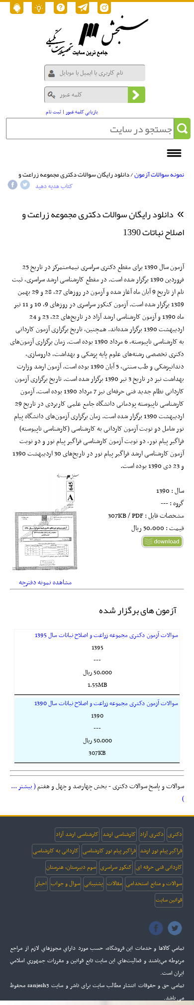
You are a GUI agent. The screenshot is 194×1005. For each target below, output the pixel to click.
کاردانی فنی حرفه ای (159, 867)
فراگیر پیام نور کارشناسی (109, 851)
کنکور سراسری (116, 867)
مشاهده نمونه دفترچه (45, 582)
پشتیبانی (93, 884)
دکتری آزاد (152, 834)
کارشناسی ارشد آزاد (77, 834)
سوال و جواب (65, 884)
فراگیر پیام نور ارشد (161, 851)
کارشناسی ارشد (119, 834)
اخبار (41, 884)
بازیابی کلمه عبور (82, 112)
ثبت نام (53, 112)
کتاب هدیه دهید (54, 186)
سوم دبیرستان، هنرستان (71, 867)
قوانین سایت (169, 900)
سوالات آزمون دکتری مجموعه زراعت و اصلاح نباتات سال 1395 (106, 635)
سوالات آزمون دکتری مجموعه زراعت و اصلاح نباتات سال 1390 (106, 703)
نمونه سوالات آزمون (159, 174)
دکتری (175, 834)
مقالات (114, 884)
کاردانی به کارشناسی (56, 851)
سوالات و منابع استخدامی (154, 884)
